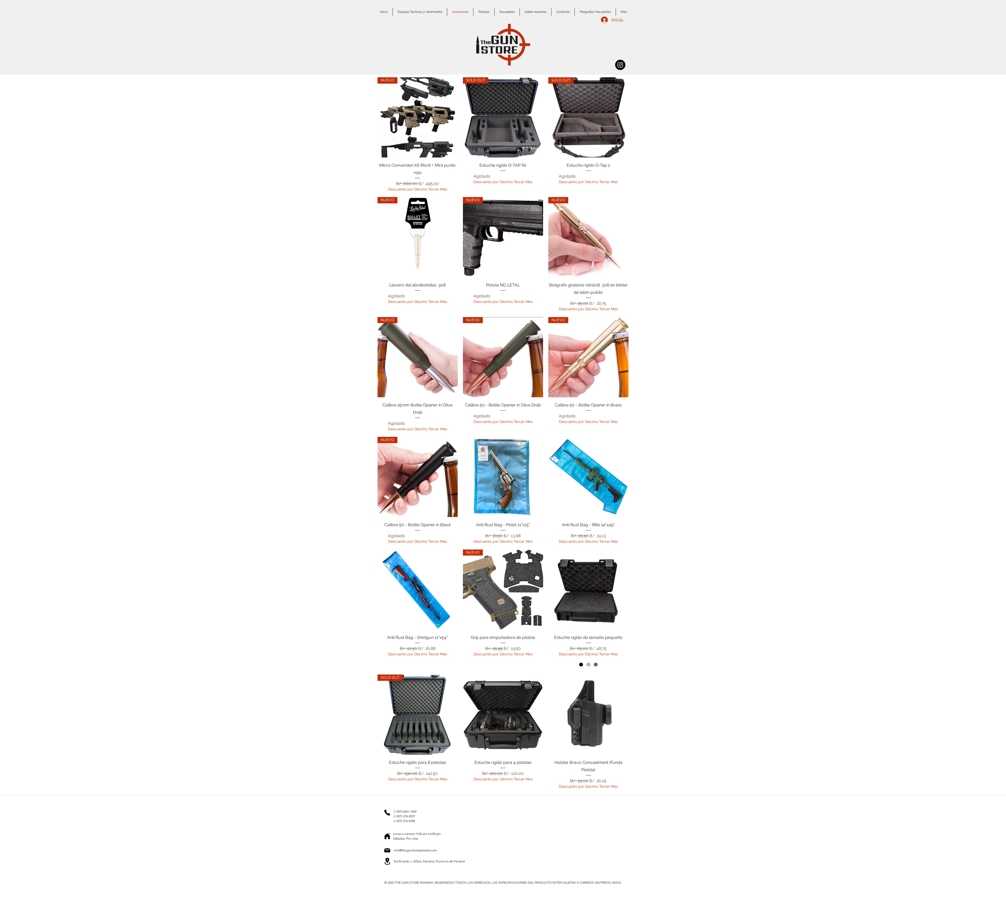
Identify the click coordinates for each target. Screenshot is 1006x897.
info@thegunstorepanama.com (415, 850)
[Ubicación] (387, 836)
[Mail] (387, 850)
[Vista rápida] (503, 477)
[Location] (387, 861)
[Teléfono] (387, 812)
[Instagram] (620, 65)
